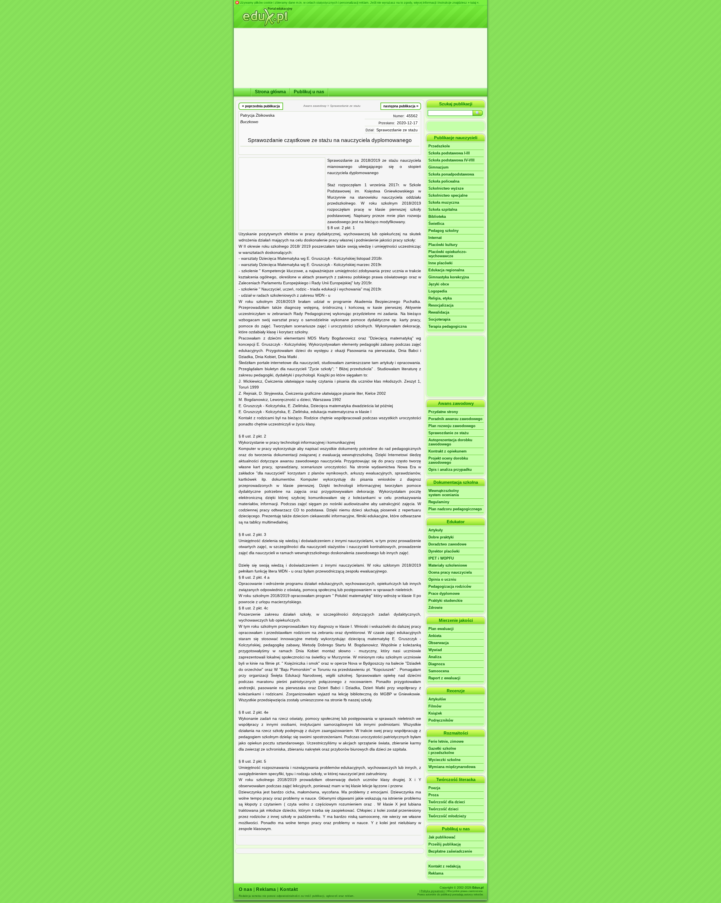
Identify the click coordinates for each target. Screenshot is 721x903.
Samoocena (438, 671)
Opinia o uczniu (442, 579)
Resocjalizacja (440, 305)
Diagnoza (436, 664)
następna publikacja (401, 106)
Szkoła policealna (443, 181)
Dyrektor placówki (444, 551)
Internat (435, 238)
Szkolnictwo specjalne (448, 195)
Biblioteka (437, 216)
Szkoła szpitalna (442, 209)
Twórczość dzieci (443, 809)
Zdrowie (435, 607)
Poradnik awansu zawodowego (455, 419)
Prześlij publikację (444, 844)
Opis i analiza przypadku (450, 469)
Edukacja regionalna (446, 270)
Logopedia (437, 291)
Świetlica (436, 223)
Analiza (434, 657)
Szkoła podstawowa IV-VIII (451, 160)
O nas (245, 889)
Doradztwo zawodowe (447, 544)
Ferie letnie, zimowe (446, 741)
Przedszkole (439, 146)
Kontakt (289, 889)
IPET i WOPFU (441, 558)
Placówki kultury (442, 245)
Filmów (434, 706)
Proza (433, 795)
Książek (435, 713)
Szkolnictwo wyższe (446, 188)
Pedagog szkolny (443, 230)
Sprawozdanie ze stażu (397, 130)
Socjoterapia (439, 319)
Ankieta (434, 636)
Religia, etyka (440, 298)
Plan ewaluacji (441, 629)
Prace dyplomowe (444, 593)
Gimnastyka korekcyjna (448, 277)
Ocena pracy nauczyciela (450, 572)
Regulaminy (438, 502)
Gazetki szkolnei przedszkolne (442, 750)
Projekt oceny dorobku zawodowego (448, 460)
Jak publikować (441, 837)
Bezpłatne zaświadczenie (450, 851)
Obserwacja (438, 643)
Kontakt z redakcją (444, 866)
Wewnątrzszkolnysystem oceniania (443, 493)
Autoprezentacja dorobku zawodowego (450, 442)
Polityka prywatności (433, 891)
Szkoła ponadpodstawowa (451, 174)
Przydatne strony (443, 412)
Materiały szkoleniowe (447, 565)
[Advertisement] (282, 194)
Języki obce (438, 284)
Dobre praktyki (441, 537)
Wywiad (435, 650)
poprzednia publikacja (261, 106)
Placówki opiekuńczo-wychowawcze (447, 254)
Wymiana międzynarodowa (451, 767)
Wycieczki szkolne (444, 760)
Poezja (434, 788)
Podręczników (440, 720)
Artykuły (435, 530)
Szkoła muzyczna (443, 202)
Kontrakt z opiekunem (447, 451)
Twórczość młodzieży (447, 816)
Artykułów (437, 699)
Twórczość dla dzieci (446, 802)
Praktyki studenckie (445, 600)
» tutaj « (473, 2)
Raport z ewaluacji (444, 678)
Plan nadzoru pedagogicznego (455, 509)
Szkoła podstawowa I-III (449, 153)
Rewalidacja (438, 312)
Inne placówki (440, 263)
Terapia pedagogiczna (447, 326)
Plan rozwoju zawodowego (451, 426)
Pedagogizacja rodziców (449, 586)
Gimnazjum (438, 167)
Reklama (435, 873)
